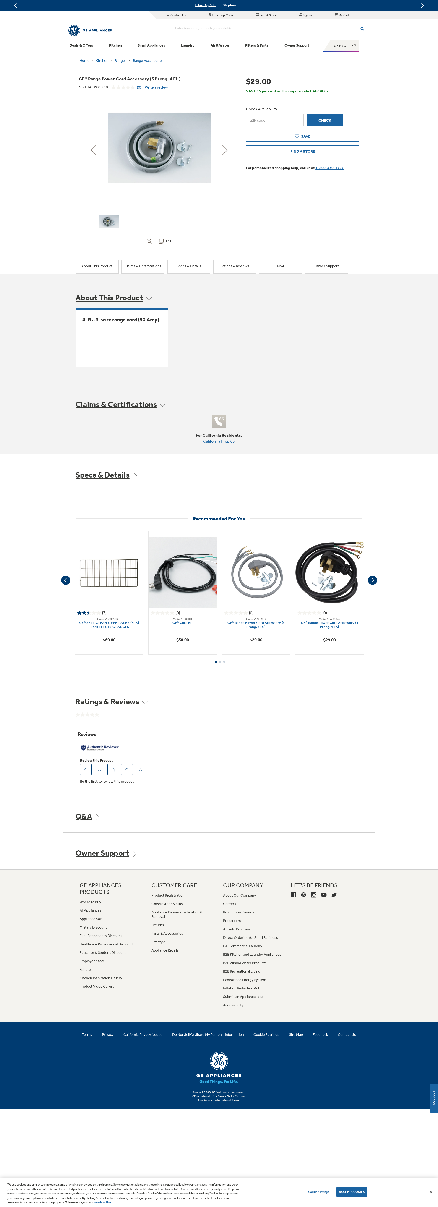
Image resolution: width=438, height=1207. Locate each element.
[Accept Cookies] (431, 1192)
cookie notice (102, 1202)
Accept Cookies (352, 1192)
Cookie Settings (318, 1192)
